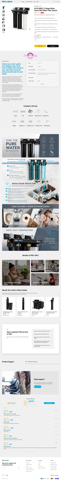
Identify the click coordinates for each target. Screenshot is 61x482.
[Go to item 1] (3, 7)
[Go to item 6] (3, 25)
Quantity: (35, 39)
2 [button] (29, 452)
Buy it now (53, 46)
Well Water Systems (53, 466)
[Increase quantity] (41, 42)
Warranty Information (29, 467)
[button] (32, 452)
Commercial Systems (54, 467)
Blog (39, 464)
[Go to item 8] (3, 33)
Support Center (37, 386)
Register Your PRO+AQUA (29, 469)
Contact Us (27, 466)
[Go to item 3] (3, 15)
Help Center (27, 462)
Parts (34, 1)
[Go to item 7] (3, 29)
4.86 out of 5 (14, 402)
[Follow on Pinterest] (5, 475)
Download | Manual (32, 361)
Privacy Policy (40, 466)
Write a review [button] (49, 403)
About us (39, 462)
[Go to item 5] (3, 22)
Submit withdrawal (28, 471)
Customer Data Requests (42, 467)
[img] (6, 410)
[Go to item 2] (3, 11)
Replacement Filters (29, 1)
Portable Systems (53, 462)
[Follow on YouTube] (7, 475)
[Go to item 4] (3, 18)
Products (23, 1)
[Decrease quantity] (35, 42)
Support (37, 1)
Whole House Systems (54, 464)
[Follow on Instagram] (2, 475)
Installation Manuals (29, 464)
